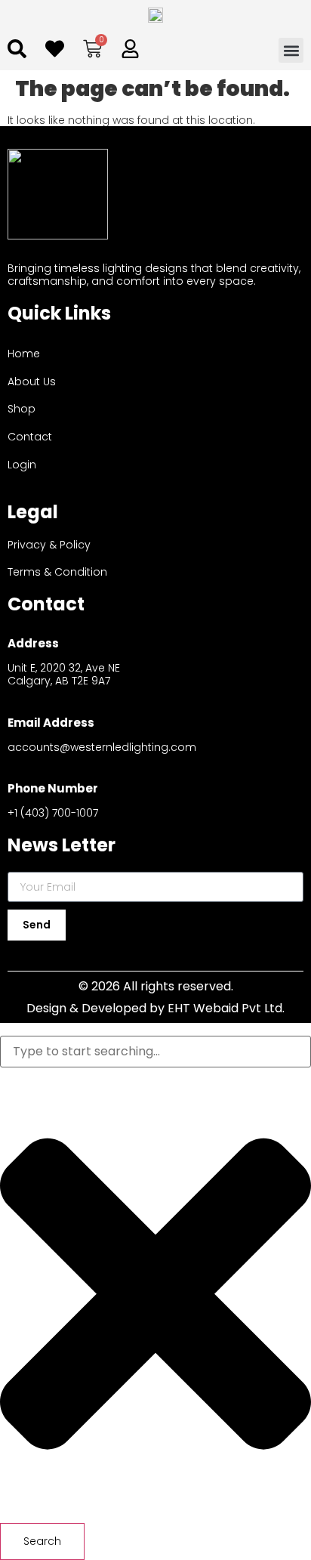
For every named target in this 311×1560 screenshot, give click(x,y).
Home (24, 353)
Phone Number (53, 788)
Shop (21, 408)
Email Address (51, 723)
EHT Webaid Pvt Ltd (225, 1008)
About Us (32, 381)
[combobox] (155, 1051)
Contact (30, 436)
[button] (291, 50)
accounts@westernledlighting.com (102, 747)
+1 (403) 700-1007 (53, 812)
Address (33, 643)
